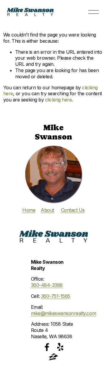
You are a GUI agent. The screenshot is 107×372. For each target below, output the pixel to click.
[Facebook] (47, 347)
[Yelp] (60, 347)
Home (28, 210)
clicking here (58, 100)
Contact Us (73, 210)
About (47, 210)
